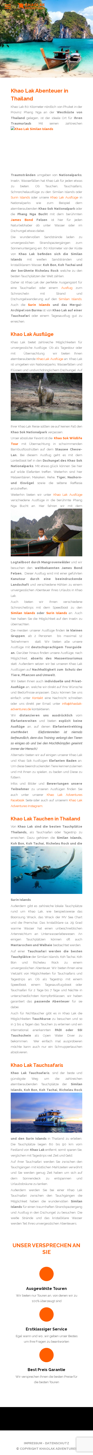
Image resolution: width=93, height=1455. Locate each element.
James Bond (22, 220)
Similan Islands (70, 299)
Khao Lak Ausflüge (64, 197)
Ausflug (66, 288)
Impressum (33, 1443)
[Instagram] (50, 1434)
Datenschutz (57, 1443)
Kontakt (37, 698)
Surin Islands (20, 197)
